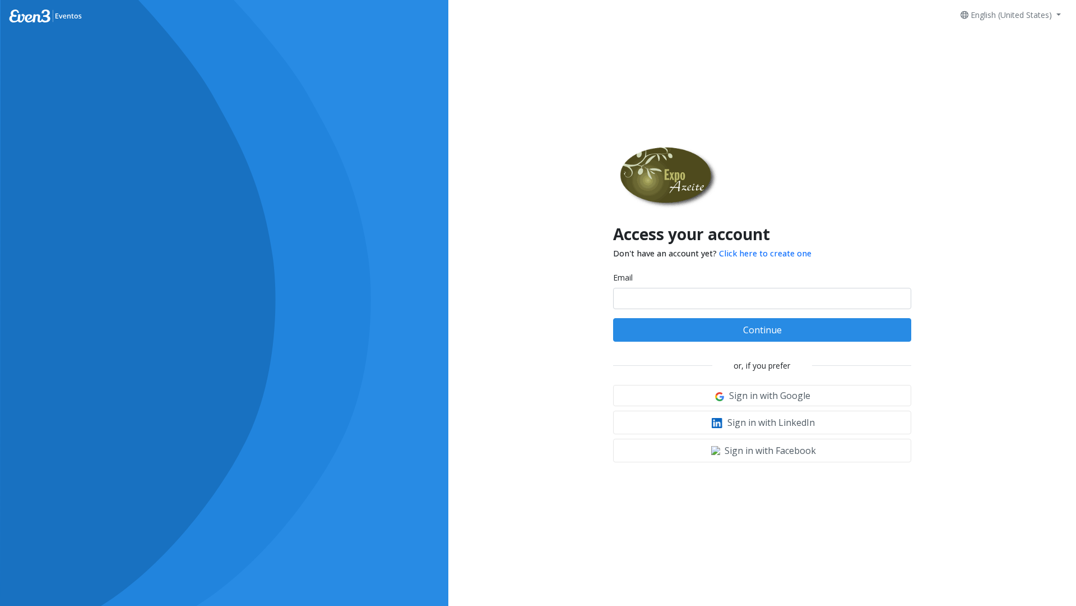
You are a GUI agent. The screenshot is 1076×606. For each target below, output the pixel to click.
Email (623, 277)
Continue (762, 330)
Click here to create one (765, 253)
